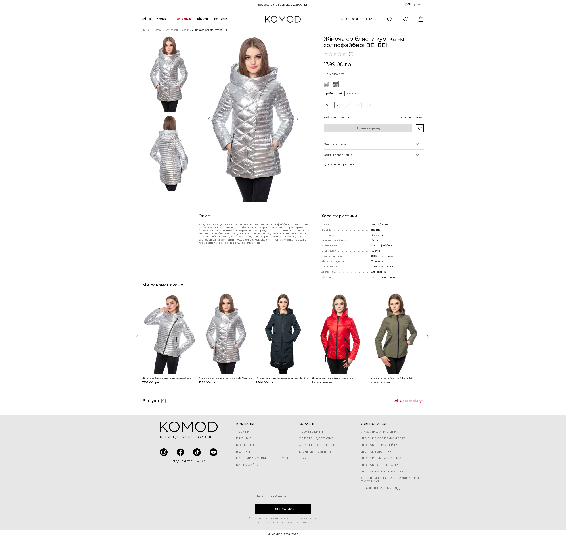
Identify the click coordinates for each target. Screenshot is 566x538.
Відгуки (202, 18)
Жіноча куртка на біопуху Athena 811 (333, 377)
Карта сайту (247, 465)
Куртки (157, 29)
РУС (421, 4)
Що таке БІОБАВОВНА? (381, 458)
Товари (243, 431)
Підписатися (283, 509)
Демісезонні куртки (177, 29)
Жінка (146, 29)
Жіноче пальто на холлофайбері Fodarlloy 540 (282, 377)
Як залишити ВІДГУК (379, 431)
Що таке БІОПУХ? (376, 451)
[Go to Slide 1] (169, 74)
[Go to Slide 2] (169, 153)
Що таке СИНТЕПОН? (379, 465)
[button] (253, 119)
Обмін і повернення (318, 445)
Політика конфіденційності (263, 458)
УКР (408, 4)
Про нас (244, 438)
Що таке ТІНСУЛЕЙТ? (379, 445)
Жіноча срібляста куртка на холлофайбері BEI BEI (228, 377)
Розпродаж (183, 18)
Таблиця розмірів (315, 451)
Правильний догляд (380, 488)
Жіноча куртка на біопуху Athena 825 (390, 377)
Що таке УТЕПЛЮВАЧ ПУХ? (384, 471)
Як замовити (311, 431)
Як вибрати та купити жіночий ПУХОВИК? (390, 479)
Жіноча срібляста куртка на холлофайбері (167, 377)
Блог (303, 458)
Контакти (220, 18)
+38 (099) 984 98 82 (355, 19)
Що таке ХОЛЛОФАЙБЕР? (383, 438)
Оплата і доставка (316, 438)
